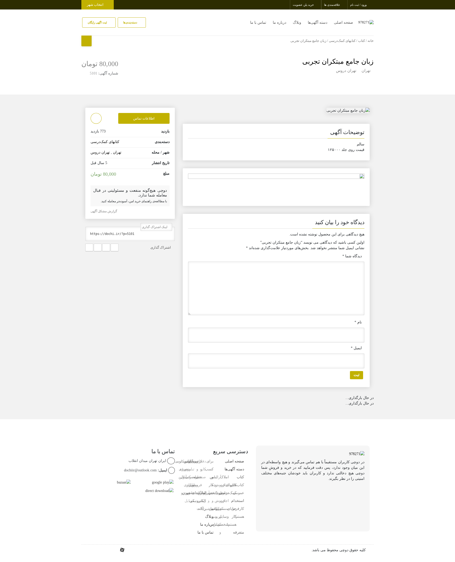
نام (358, 322)
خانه (371, 41)
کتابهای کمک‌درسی (342, 41)
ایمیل (356, 348)
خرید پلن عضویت (304, 4)
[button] (276, 133)
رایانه (202, 509)
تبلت (194, 493)
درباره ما (279, 22)
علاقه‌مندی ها (332, 4)
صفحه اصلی (343, 22)
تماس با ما (258, 22)
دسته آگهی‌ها (317, 22)
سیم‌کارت (183, 461)
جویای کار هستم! (231, 516)
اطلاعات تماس (144, 118)
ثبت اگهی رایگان (98, 22)
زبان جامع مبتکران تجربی (338, 61)
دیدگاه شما (352, 256)
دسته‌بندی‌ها (130, 22)
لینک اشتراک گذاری (155, 227)
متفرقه (238, 532)
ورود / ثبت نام (358, 4)
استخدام (237, 501)
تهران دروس (346, 70)
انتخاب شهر (95, 5)
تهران (366, 70)
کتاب (361, 41)
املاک (224, 477)
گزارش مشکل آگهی (104, 211)
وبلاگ (297, 22)
